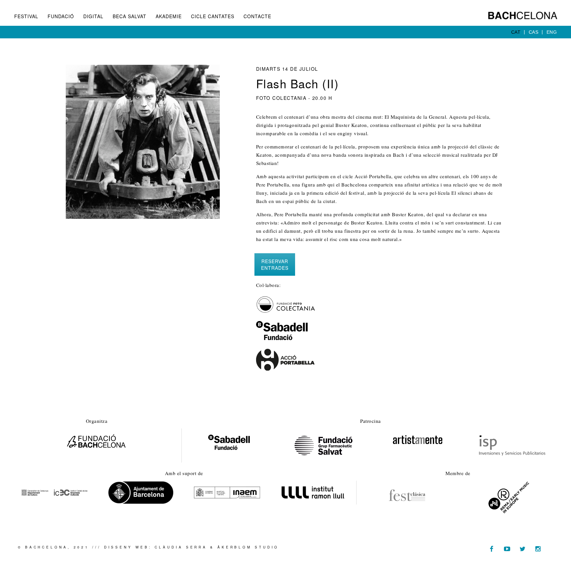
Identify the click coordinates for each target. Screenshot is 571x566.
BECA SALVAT (129, 16)
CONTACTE (257, 16)
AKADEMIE (169, 16)
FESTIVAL (26, 16)
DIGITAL (93, 16)
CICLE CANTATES (212, 16)
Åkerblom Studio (248, 547)
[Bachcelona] (522, 15)
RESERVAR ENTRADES (274, 264)
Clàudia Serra (181, 547)
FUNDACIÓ (61, 16)
